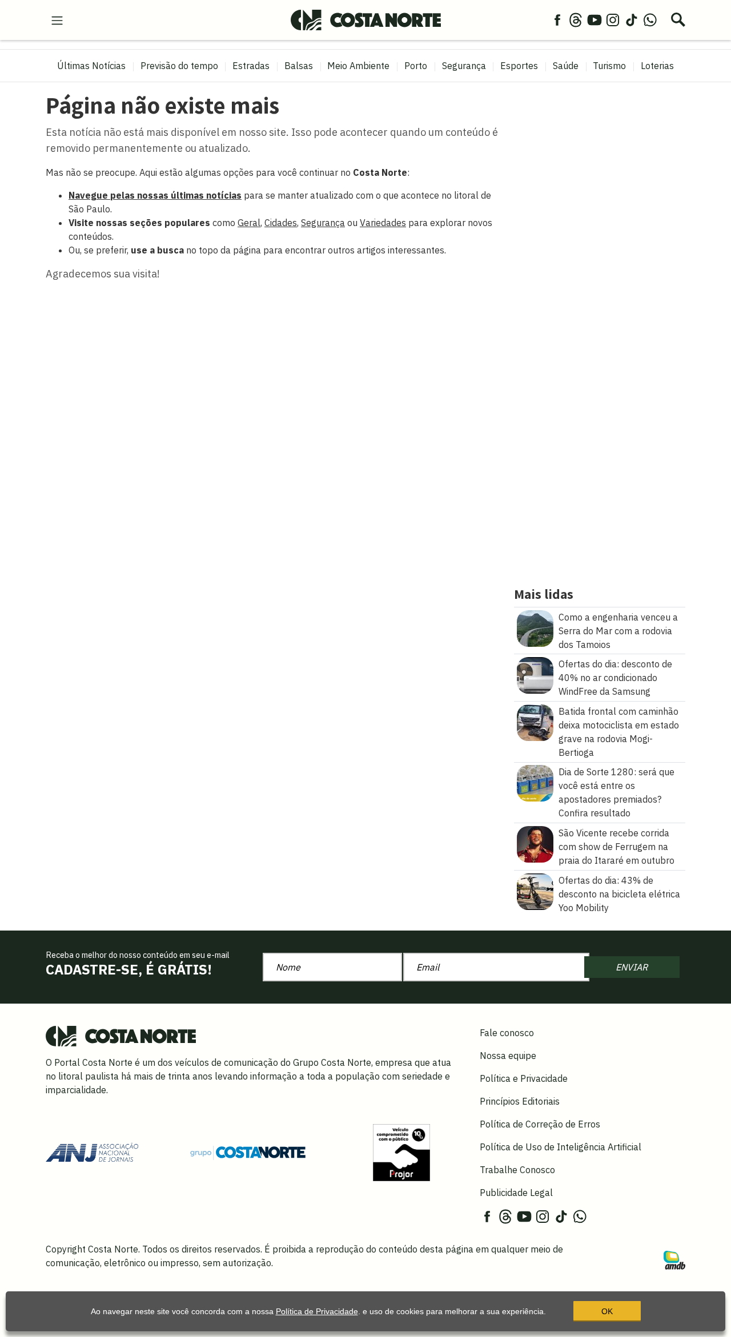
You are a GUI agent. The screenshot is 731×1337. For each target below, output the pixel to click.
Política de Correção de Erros (540, 1124)
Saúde (566, 65)
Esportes (519, 65)
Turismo (609, 65)
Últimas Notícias (91, 65)
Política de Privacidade (317, 1311)
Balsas (298, 65)
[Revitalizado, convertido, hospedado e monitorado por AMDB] (674, 1258)
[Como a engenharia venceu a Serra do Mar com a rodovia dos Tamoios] (535, 627)
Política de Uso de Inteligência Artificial (560, 1147)
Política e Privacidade (524, 1078)
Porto (415, 65)
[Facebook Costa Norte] (557, 19)
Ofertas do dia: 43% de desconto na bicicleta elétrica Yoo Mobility (619, 894)
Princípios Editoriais (520, 1101)
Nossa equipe (508, 1055)
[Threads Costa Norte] (575, 19)
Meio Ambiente (358, 65)
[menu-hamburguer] (57, 19)
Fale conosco (507, 1032)
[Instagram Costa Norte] (612, 19)
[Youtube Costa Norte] (594, 19)
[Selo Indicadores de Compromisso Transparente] (401, 1151)
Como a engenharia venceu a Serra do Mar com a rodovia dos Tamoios (618, 630)
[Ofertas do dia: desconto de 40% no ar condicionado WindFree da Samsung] (535, 674)
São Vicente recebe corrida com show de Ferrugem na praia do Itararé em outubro (616, 846)
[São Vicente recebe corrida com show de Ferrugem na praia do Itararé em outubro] (535, 843)
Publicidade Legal (516, 1192)
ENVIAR (632, 967)
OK (607, 1311)
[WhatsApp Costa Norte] (649, 19)
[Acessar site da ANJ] (92, 1151)
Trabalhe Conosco (517, 1169)
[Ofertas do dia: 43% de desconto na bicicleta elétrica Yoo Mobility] (535, 890)
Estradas (251, 65)
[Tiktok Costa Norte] (631, 19)
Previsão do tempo (179, 65)
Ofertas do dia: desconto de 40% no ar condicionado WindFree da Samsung (615, 677)
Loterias (657, 65)
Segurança (464, 65)
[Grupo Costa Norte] (248, 1152)
